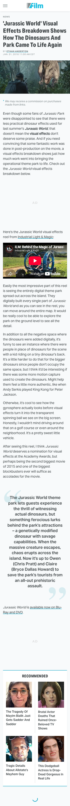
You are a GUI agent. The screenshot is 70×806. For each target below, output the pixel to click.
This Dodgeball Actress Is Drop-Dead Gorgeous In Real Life (50, 772)
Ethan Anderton (17, 51)
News (6, 17)
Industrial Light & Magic (35, 237)
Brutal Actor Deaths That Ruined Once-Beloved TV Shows (47, 720)
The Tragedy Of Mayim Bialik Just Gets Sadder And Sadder (18, 718)
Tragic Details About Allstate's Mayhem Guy (17, 770)
